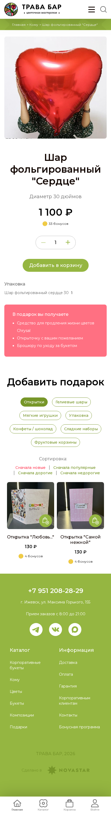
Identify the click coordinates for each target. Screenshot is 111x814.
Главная (19, 25)
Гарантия (68, 686)
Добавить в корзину (55, 265)
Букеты (17, 703)
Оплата (66, 674)
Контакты (68, 715)
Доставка (68, 662)
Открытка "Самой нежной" (80, 539)
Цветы (16, 691)
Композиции (22, 715)
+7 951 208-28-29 (55, 591)
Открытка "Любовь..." (30, 537)
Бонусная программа (79, 727)
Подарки (18, 727)
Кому (33, 25)
